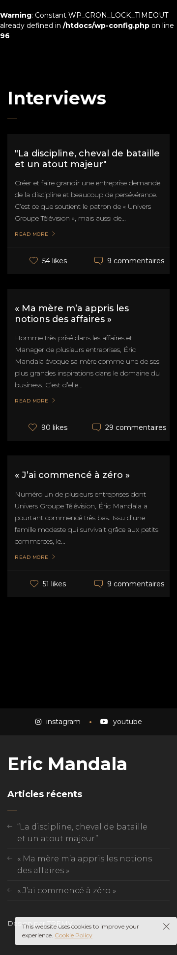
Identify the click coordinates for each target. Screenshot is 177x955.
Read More (32, 234)
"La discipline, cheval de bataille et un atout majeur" (87, 159)
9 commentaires (135, 260)
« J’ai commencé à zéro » (72, 475)
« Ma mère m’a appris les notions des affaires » (72, 314)
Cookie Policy (73, 935)
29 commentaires (135, 427)
